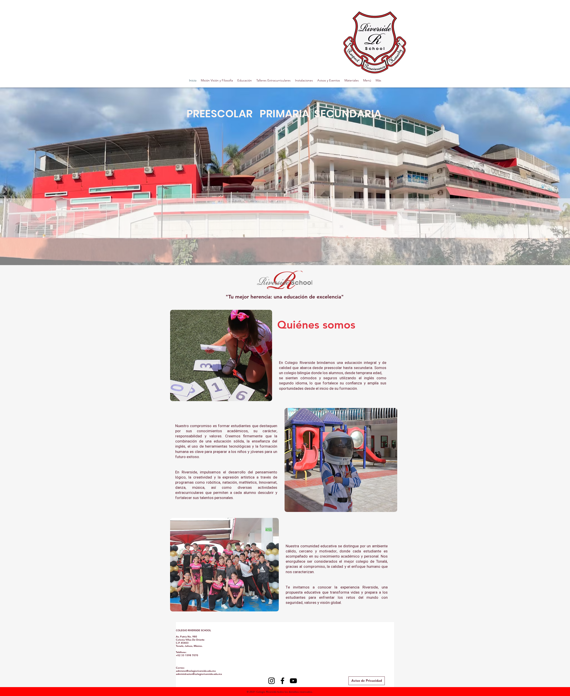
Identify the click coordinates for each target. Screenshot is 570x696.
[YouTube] (293, 680)
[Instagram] (271, 680)
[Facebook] (282, 680)
